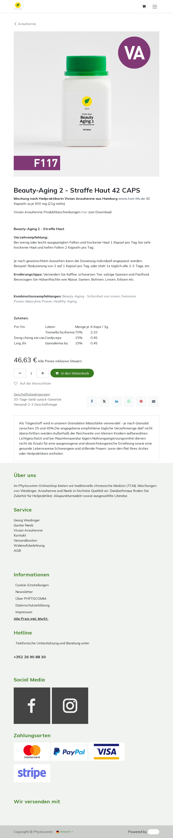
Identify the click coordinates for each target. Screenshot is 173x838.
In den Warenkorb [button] (74, 373)
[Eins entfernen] (20, 373)
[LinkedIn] (117, 401)
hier (84, 212)
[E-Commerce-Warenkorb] (144, 6)
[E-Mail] (154, 401)
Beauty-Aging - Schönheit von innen (91, 296)
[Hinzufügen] (42, 373)
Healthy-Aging (65, 301)
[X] (104, 401)
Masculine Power (38, 301)
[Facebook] (92, 401)
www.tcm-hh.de (131, 198)
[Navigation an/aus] (154, 6)
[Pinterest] (141, 401)
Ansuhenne (27, 24)
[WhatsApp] (129, 401)
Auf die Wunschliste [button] (35, 383)
